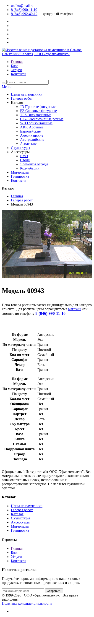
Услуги (16, 70)
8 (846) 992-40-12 (24, 14)
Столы (25, 160)
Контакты (18, 74)
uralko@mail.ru (22, 6)
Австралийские (32, 139)
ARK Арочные (31, 127)
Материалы (20, 172)
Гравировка (20, 176)
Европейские (30, 131)
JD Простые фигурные (37, 107)
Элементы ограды (34, 164)
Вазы (24, 156)
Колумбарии (29, 168)
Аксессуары (20, 522)
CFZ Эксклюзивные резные (41, 119)
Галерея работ (22, 98)
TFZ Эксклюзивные (35, 115)
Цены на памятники (26, 94)
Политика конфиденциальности (27, 603)
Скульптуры (20, 148)
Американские (31, 135)
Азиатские (28, 144)
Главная (17, 62)
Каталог (17, 514)
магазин (74, 309)
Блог (14, 66)
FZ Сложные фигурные (38, 111)
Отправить (54, 591)
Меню (6, 87)
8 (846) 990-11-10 (24, 10)
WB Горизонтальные (36, 123)
